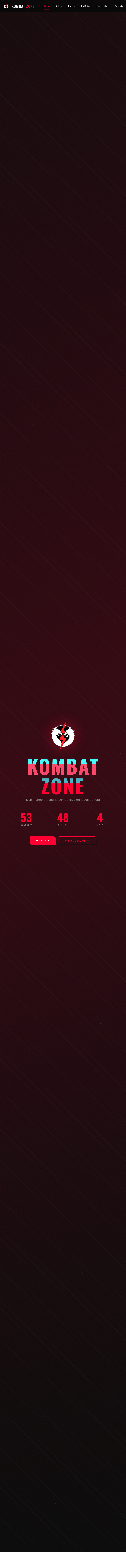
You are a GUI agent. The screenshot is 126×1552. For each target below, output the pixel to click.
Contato (119, 6)
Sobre (59, 6)
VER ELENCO (43, 840)
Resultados (102, 6)
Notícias (85, 6)
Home (46, 6)
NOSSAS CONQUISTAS (77, 840)
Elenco (71, 6)
